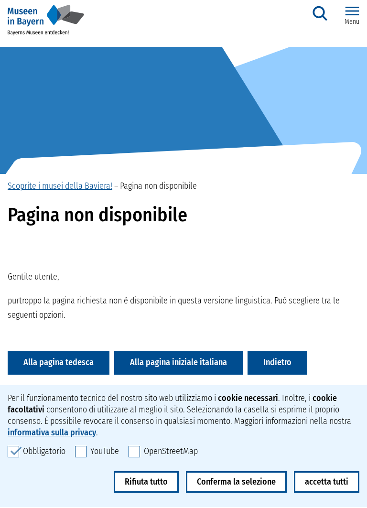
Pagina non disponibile (158, 186)
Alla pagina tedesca (58, 362)
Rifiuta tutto (146, 481)
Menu (352, 22)
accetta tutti (326, 481)
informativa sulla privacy (52, 432)
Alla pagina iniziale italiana (178, 362)
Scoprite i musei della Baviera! (60, 186)
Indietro (277, 362)
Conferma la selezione (236, 481)
